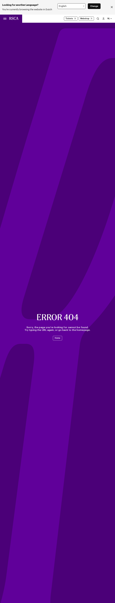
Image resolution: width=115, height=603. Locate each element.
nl (108, 19)
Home (57, 338)
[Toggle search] (98, 19)
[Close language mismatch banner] (112, 7)
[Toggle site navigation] (5, 19)
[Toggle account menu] (103, 19)
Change (94, 6)
